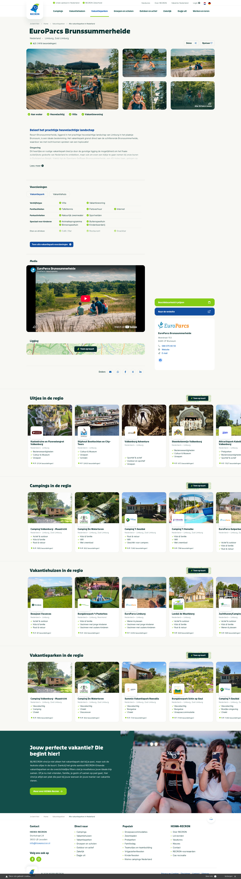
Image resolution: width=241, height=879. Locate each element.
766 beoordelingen (185, 548)
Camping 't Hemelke (182, 529)
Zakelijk (167, 11)
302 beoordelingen (91, 633)
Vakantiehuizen (77, 11)
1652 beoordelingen (44, 548)
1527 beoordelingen (233, 463)
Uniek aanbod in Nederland (67, 3)
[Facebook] (32, 859)
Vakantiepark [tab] (37, 194)
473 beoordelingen (185, 463)
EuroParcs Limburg (135, 613)
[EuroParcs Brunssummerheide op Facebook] (160, 360)
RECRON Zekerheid (93, 3)
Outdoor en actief (148, 11)
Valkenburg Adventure (137, 441)
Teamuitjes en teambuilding (138, 847)
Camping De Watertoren (91, 529)
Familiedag (130, 843)
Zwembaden (131, 835)
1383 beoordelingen (139, 548)
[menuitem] (58, 11)
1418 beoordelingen (47, 43)
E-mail (164, 353)
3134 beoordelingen (45, 463)
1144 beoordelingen (185, 718)
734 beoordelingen (138, 718)
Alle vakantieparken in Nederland (82, 24)
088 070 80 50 (169, 346)
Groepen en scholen (123, 11)
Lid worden (178, 835)
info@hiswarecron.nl (40, 843)
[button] (212, 437)
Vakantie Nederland (179, 3)
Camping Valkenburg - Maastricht (49, 529)
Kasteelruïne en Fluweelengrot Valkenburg (47, 443)
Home (46, 24)
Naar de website (166, 311)
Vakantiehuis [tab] (59, 194)
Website (165, 349)
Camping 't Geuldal (135, 529)
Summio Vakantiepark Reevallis (142, 698)
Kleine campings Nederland (138, 859)
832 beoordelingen (91, 548)
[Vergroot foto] (145, 63)
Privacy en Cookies (170, 874)
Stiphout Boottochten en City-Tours (94, 443)
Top (211, 819)
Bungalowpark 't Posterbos (92, 613)
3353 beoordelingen (139, 633)
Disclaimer (185, 874)
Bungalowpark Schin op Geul (187, 698)
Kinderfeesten (132, 855)
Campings (58, 11)
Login (195, 3)
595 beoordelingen (232, 633)
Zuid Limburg (56, 532)
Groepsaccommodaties (136, 832)
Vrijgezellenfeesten (134, 851)
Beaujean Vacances (41, 613)
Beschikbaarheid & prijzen (171, 302)
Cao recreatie (179, 855)
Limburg (45, 448)
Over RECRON (161, 3)
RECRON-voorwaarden (184, 851)
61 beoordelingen (43, 633)
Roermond (101, 617)
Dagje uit (182, 11)
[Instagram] (38, 859)
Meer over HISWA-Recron (46, 791)
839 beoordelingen (185, 633)
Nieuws (176, 843)
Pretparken (130, 839)
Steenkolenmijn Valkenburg (187, 441)
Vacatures (145, 3)
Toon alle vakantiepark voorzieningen (50, 244)
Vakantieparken (99, 11)
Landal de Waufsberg (183, 613)
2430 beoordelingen (92, 463)
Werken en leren (201, 11)
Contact (176, 847)
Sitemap (205, 874)
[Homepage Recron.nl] (32, 872)
